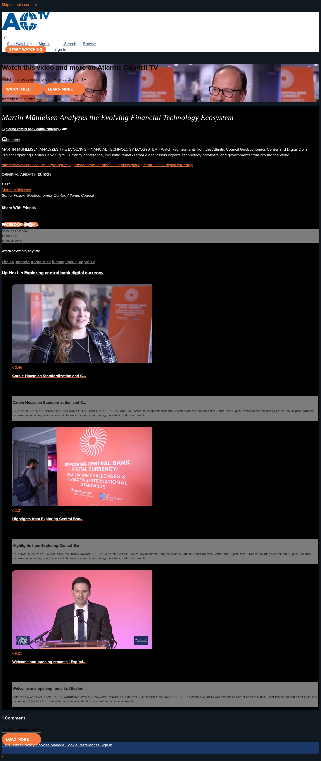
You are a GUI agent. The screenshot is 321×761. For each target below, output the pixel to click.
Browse (89, 44)
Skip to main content (19, 4)
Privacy (29, 745)
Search (69, 44)
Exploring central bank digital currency (31, 129)
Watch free (18, 89)
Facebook (12, 224)
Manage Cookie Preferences (75, 745)
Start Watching (19, 44)
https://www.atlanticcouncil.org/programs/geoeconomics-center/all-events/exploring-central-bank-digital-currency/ (97, 165)
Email (32, 224)
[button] (5, 38)
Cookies (43, 745)
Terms (16, 745)
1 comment (11, 140)
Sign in (44, 44)
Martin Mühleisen (16, 190)
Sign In (60, 49)
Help (6, 745)
